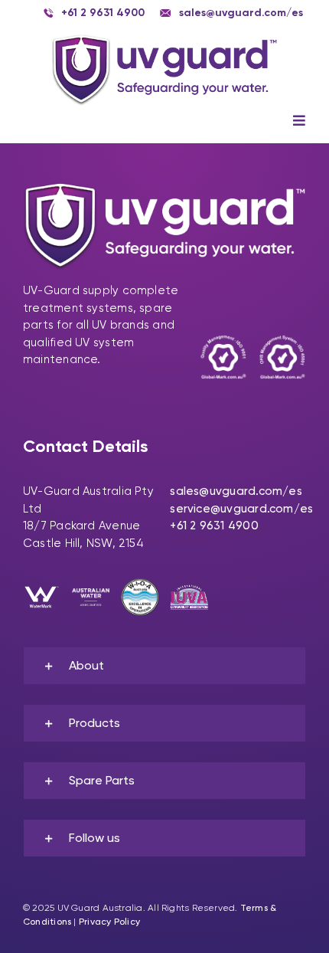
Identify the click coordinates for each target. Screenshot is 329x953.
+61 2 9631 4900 (214, 525)
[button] (164, 665)
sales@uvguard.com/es (236, 491)
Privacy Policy (109, 921)
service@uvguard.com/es (241, 509)
